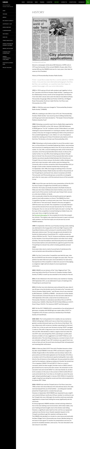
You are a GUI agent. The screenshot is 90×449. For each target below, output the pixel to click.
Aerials (4, 17)
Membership (81, 2)
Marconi (5, 37)
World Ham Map (7, 27)
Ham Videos (5, 33)
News (36, 2)
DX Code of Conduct (8, 20)
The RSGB (5, 14)
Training (42, 2)
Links (4, 10)
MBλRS (5, 2)
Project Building (7, 67)
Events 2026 (30, 2)
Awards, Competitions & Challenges (7, 58)
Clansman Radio (7, 30)
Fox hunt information (41, 215)
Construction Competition (6, 52)
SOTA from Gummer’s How (8, 63)
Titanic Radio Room (8, 40)
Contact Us (64, 2)
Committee (49, 2)
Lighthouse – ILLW (7, 23)
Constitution (72, 2)
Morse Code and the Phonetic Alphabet (8, 44)
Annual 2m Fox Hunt (8, 48)
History (56, 2)
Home (23, 2)
